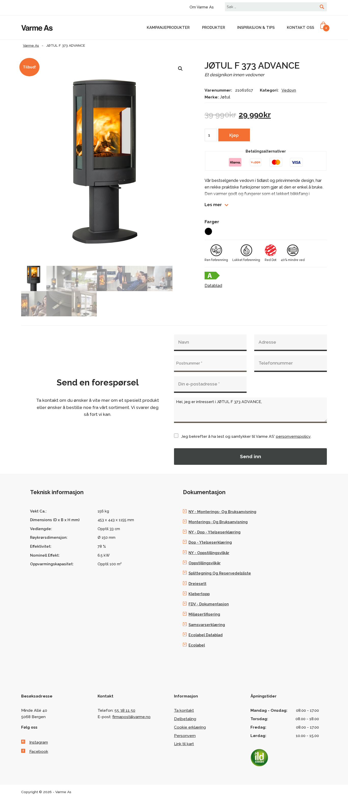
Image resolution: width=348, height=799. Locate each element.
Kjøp (234, 135)
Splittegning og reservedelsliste (220, 573)
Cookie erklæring (190, 727)
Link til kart (184, 743)
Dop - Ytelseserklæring (210, 542)
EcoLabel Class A (212, 275)
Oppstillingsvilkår (205, 563)
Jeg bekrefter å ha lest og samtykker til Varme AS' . (246, 436)
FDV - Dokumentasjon (209, 604)
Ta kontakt (184, 710)
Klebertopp (199, 594)
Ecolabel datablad (206, 635)
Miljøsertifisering (204, 614)
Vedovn (289, 90)
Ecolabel (197, 645)
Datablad (213, 285)
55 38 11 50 (124, 710)
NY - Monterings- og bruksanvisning (222, 511)
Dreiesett (197, 583)
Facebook (38, 751)
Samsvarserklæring (207, 624)
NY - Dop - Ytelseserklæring (214, 532)
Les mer (213, 204)
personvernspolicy (293, 436)
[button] (180, 68)
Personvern (185, 735)
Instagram (38, 742)
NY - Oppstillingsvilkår (209, 553)
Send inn (250, 456)
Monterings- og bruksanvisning (218, 522)
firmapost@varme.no (131, 716)
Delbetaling (185, 718)
